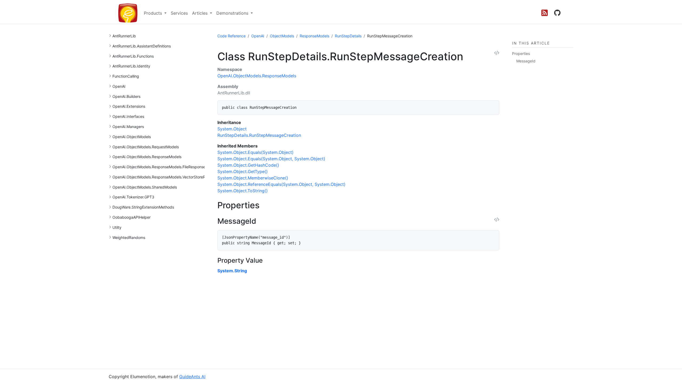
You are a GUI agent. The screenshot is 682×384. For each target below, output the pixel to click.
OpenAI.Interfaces (128, 116)
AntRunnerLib (124, 36)
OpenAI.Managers (128, 126)
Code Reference (231, 36)
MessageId (525, 61)
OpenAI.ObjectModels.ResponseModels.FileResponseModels (165, 167)
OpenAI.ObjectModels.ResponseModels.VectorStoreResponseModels (172, 177)
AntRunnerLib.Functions (133, 56)
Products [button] (153, 13)
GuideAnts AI (192, 376)
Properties (521, 53)
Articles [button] (200, 13)
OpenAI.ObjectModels (131, 136)
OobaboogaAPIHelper (131, 217)
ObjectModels (282, 36)
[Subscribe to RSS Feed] (544, 13)
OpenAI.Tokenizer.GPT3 (133, 197)
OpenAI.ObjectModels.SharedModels (144, 187)
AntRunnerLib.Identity (131, 66)
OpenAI (118, 86)
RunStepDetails (348, 36)
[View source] (496, 53)
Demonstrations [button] (233, 13)
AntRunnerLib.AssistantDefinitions (141, 46)
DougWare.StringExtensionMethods (143, 207)
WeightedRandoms (128, 237)
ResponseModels (314, 36)
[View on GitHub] (557, 13)
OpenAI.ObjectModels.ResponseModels (146, 156)
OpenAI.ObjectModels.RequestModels (145, 147)
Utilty (116, 227)
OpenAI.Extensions (128, 106)
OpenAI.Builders (126, 96)
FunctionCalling (125, 76)
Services (179, 13)
